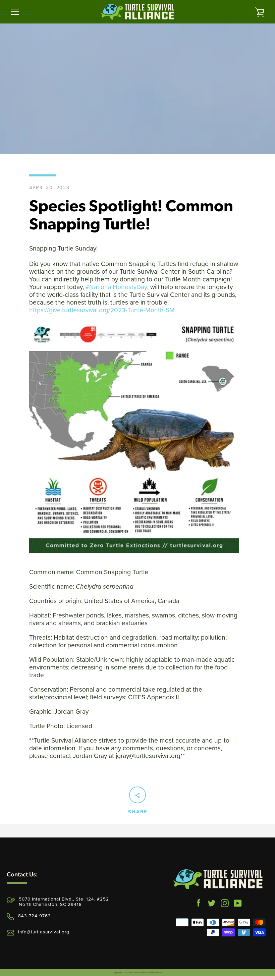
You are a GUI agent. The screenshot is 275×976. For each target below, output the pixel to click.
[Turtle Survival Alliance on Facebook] (199, 902)
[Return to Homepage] (218, 879)
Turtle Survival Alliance (137, 972)
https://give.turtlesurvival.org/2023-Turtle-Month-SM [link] (102, 310)
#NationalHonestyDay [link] (116, 287)
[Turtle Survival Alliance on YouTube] (238, 902)
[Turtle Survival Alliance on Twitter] (212, 902)
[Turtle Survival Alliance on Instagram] (225, 902)
